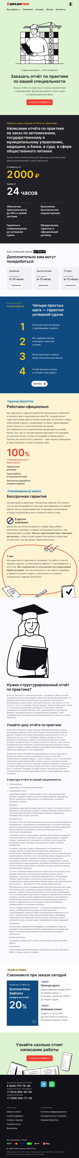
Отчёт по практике (49, 70)
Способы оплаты (14, 1124)
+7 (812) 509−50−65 (19, 1092)
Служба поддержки (15, 1116)
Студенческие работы (31, 70)
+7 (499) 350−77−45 (19, 1098)
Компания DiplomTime (49, 1120)
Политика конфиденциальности (54, 1112)
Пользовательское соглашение (53, 1116)
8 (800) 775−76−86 (18, 1085)
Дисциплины (12, 1128)
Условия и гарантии (15, 1120)
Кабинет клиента (14, 1112)
